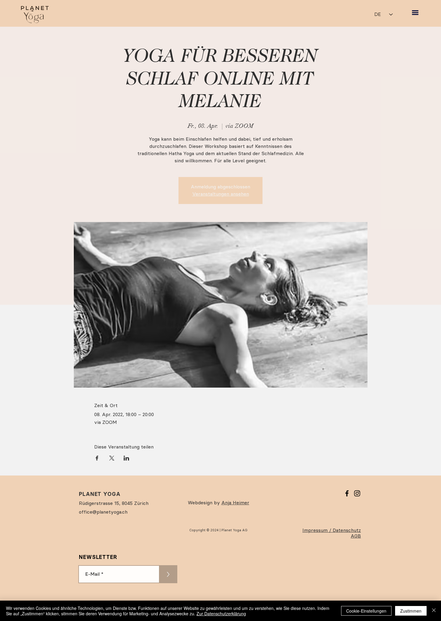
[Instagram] (357, 493)
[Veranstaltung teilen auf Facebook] (97, 458)
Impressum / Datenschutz (331, 530)
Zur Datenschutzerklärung (221, 613)
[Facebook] (347, 493)
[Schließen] (433, 610)
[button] (415, 12)
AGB (356, 536)
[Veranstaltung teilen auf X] (112, 458)
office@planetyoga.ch (103, 512)
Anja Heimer (235, 503)
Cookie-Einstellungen (366, 611)
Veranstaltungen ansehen (220, 194)
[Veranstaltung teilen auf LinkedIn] (126, 458)
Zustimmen (411, 611)
